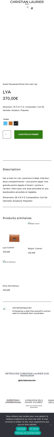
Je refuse (34, 429)
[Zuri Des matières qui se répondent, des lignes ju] (27, 357)
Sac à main (29, 84)
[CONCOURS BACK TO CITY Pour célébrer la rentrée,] (27, 329)
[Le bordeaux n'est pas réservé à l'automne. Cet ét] (27, 345)
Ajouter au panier (28, 134)
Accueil (5, 84)
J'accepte (21, 429)
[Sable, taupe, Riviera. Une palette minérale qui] (27, 366)
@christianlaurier (27, 380)
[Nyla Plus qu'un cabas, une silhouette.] (27, 361)
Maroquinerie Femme (16, 84)
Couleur (6, 119)
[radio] (5, 123)
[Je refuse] (50, 425)
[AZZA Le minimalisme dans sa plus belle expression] (27, 351)
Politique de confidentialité (28, 433)
